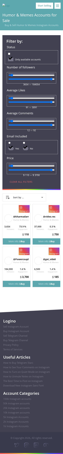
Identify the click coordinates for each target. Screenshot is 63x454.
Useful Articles (16, 357)
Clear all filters (21, 181)
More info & (17, 241)
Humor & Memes (21, 219)
